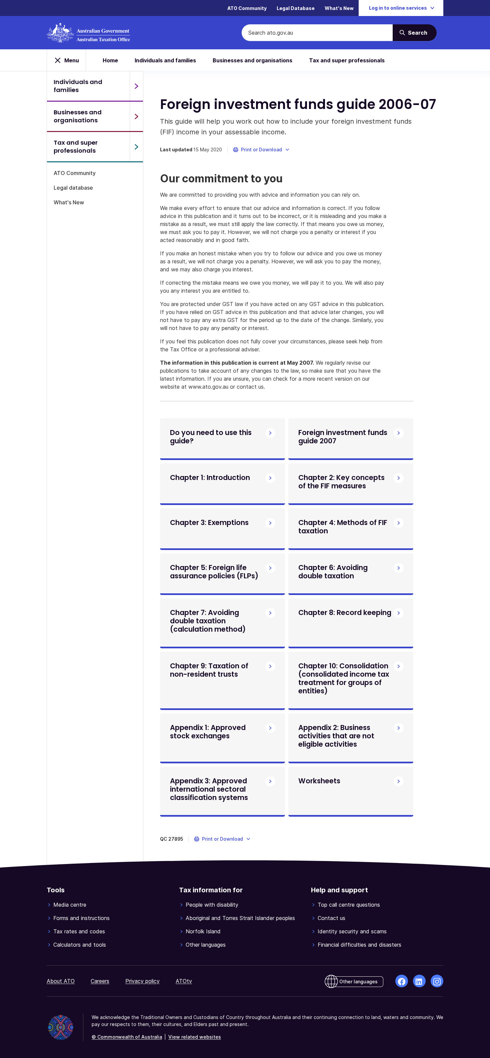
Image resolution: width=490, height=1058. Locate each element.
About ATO (61, 981)
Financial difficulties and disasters (359, 944)
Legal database (73, 187)
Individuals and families (165, 60)
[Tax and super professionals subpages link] (136, 146)
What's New (339, 8)
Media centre (69, 904)
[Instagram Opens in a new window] (437, 981)
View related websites (194, 1037)
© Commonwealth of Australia (127, 1037)
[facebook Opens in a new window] (401, 981)
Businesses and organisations (252, 60)
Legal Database (296, 8)
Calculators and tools (79, 944)
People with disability (212, 904)
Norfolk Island (203, 931)
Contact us (331, 918)
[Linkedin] (419, 981)
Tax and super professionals (347, 60)
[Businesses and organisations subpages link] (136, 116)
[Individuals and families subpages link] (136, 86)
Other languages (206, 944)
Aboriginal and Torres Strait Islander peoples (240, 918)
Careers (100, 981)
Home (110, 60)
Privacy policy (142, 981)
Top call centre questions (349, 904)
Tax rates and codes (79, 931)
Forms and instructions (81, 918)
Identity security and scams (352, 931)
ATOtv (184, 981)
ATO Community (247, 8)
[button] (261, 149)
